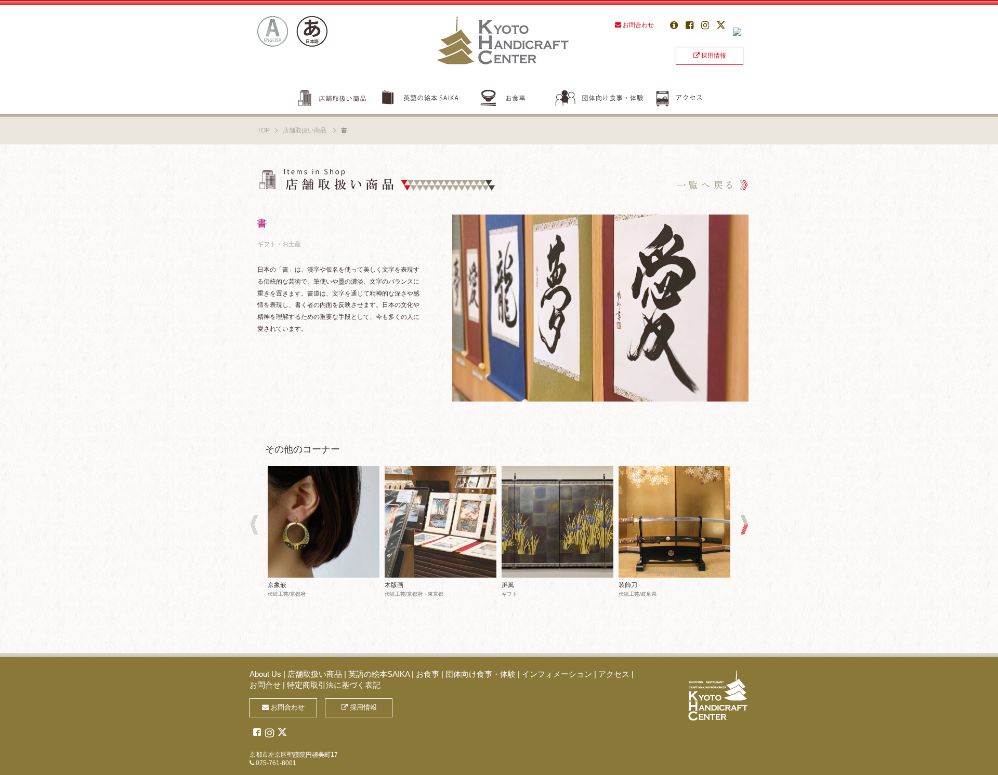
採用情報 (713, 55)
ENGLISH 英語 (272, 31)
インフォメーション (557, 674)
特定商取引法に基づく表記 (333, 684)
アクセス (681, 96)
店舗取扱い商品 (331, 96)
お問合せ (265, 684)
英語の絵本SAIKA (425, 96)
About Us (265, 674)
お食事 (517, 96)
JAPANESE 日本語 (311, 31)
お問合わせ (637, 25)
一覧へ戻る (709, 183)
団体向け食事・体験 (605, 96)
